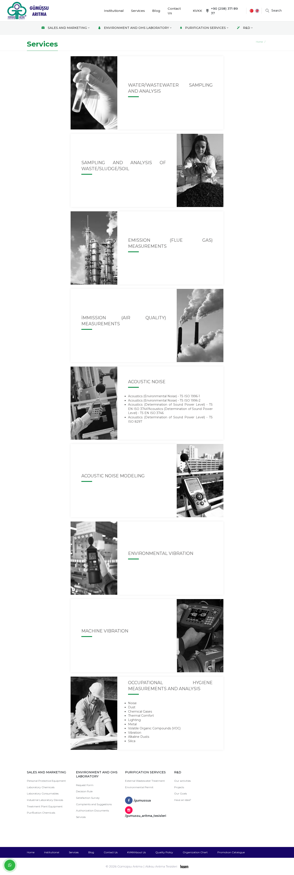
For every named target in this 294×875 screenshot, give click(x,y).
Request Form (84, 785)
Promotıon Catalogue (231, 852)
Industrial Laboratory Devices (45, 800)
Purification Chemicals (41, 812)
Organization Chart (195, 852)
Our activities (182, 780)
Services (138, 11)
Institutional (114, 11)
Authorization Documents (92, 810)
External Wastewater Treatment (145, 780)
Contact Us (174, 10)
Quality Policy (164, 852)
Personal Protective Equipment (46, 780)
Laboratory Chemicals (40, 787)
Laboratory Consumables (43, 793)
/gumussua (142, 800)
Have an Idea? (182, 800)
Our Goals (180, 793)
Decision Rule (84, 791)
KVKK (197, 11)
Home (259, 41)
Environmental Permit (139, 787)
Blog (156, 11)
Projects (179, 787)
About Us (140, 852)
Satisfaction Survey (88, 797)
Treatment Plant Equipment (45, 806)
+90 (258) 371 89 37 (224, 10)
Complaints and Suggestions (94, 804)
